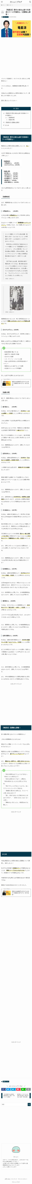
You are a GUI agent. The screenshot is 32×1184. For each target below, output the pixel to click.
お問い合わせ (7, 1179)
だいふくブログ (16, 2)
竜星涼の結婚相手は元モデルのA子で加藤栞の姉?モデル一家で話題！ (20, 383)
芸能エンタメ (5, 16)
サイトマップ (14, 1179)
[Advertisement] (16, 56)
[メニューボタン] (2, 2)
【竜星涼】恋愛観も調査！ (12, 122)
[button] (3, 1089)
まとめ (7, 125)
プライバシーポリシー (22, 1179)
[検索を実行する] (29, 1104)
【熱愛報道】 (11, 117)
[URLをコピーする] (28, 1089)
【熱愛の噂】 (11, 119)
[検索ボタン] (30, 2)
